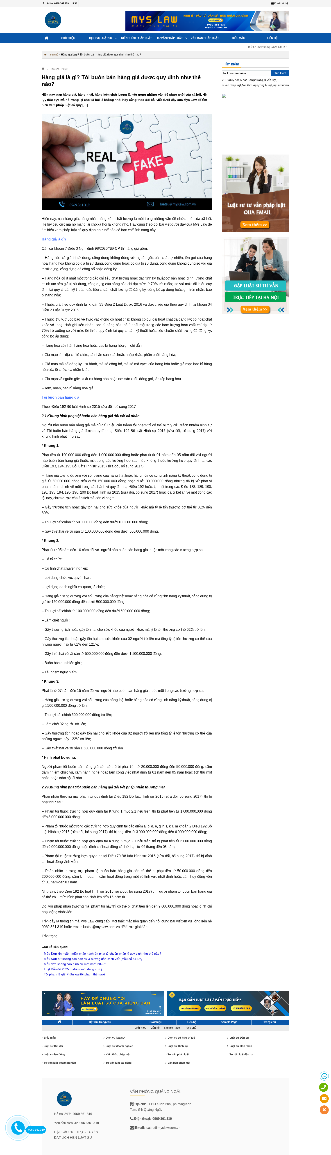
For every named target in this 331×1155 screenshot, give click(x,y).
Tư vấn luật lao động (118, 1062)
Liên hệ (272, 38)
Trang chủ (52, 54)
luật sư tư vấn (281, 85)
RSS (75, 3)
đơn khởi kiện (250, 85)
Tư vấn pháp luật (170, 38)
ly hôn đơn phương (251, 80)
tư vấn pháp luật (231, 85)
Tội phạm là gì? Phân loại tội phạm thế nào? (74, 974)
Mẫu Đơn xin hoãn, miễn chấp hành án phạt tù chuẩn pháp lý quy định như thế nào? (102, 953)
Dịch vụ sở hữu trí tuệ (181, 1037)
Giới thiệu (68, 38)
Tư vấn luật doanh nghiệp (60, 1062)
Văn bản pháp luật (205, 38)
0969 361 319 (82, 1114)
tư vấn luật (270, 80)
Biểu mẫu (238, 38)
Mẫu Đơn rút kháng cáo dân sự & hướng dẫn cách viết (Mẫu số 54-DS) (93, 959)
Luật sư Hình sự (178, 1046)
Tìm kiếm (280, 73)
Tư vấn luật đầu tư (240, 1054)
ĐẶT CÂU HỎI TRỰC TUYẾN (76, 1132)
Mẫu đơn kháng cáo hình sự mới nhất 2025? (75, 964)
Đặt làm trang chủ (100, 1022)
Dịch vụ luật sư (100, 38)
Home (46, 38)
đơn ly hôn (233, 80)
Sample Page (229, 1022)
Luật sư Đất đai (53, 1046)
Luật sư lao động (54, 1054)
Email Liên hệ (281, 3)
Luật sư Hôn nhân (240, 1046)
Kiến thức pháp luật (136, 38)
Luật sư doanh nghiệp (119, 1046)
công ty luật (265, 85)
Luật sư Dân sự (239, 1037)
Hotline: (57, 3)
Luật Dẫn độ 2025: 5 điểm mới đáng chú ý (73, 969)
